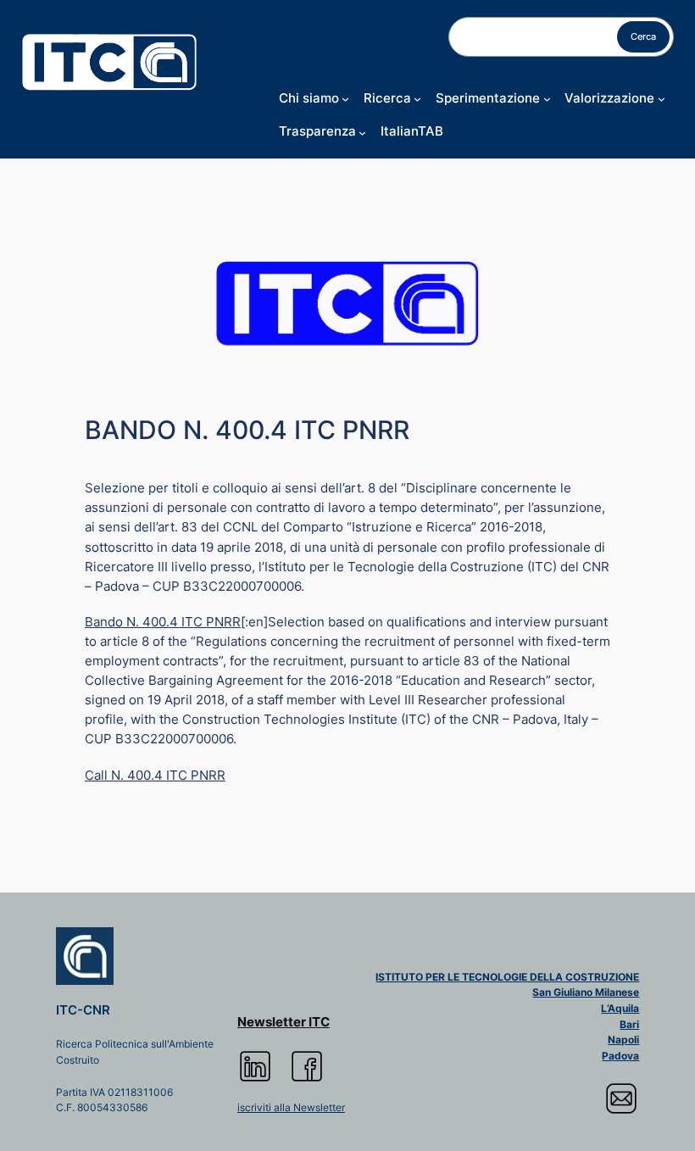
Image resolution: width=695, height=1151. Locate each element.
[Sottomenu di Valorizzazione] (661, 99)
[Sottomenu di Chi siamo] (345, 99)
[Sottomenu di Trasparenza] (362, 132)
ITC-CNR (83, 1010)
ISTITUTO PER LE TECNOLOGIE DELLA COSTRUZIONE (507, 976)
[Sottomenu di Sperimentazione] (547, 99)
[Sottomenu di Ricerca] (417, 99)
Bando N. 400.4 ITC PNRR (163, 622)
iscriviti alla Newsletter (291, 1107)
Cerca (643, 36)
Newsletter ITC (283, 1022)
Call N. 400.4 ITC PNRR (155, 775)
